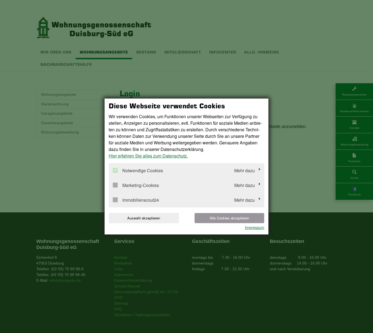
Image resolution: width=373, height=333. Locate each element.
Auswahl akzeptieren (143, 218)
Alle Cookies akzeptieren (229, 218)
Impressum (254, 227)
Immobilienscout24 (140, 200)
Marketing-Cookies (140, 185)
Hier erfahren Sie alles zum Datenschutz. (148, 156)
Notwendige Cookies (142, 171)
